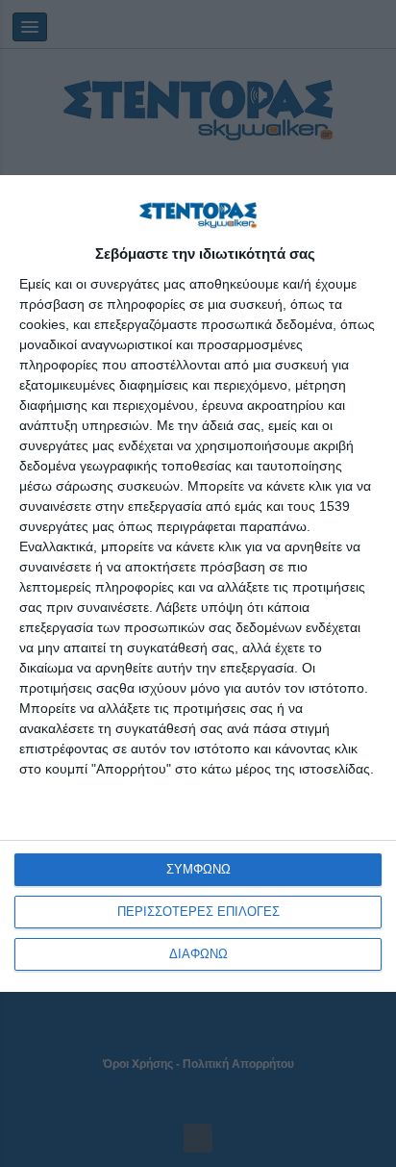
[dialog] (198, 583)
